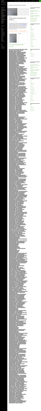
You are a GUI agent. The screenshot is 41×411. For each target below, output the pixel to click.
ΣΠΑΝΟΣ (19, 369)
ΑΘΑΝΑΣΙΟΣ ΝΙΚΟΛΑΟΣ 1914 (12, 62)
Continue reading (11, 46)
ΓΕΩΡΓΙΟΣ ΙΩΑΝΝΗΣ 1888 (18, 106)
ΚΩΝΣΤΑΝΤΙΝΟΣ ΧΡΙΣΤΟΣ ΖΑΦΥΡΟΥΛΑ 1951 (14, 267)
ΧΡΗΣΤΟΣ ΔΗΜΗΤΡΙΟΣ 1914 (12, 395)
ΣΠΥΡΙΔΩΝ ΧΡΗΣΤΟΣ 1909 (23, 375)
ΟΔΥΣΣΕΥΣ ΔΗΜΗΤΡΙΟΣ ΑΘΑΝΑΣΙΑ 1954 (13, 314)
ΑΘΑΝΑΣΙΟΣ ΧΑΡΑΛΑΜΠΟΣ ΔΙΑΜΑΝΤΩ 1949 (14, 67)
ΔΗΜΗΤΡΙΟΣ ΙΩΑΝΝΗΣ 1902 (12, 149)
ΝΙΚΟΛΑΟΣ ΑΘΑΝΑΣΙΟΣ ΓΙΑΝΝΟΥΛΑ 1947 (13, 291)
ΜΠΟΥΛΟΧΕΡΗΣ (11, 289)
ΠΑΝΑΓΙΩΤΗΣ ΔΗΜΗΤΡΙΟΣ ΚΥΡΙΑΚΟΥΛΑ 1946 (14, 332)
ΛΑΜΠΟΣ (10, 271)
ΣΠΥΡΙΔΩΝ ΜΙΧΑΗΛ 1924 (21, 372)
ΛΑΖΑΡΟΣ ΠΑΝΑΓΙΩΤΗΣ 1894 (21, 270)
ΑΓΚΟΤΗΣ (15, 51)
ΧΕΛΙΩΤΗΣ (21, 390)
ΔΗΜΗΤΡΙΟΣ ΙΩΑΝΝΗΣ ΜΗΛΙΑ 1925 (13, 151)
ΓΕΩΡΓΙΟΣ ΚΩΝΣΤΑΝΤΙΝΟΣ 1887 (20, 112)
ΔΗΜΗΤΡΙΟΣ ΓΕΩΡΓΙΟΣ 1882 (12, 143)
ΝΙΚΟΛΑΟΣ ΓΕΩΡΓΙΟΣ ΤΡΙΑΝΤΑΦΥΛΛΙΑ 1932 (14, 294)
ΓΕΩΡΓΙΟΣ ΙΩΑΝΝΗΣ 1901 (18, 107)
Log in (31, 106)
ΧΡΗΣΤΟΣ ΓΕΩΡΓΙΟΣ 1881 (12, 392)
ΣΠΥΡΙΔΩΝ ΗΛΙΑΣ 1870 (21, 370)
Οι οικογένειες (32, 92)
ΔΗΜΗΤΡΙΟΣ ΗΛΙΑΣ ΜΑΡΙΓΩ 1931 (12, 146)
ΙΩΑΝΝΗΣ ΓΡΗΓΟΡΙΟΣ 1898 (19, 208)
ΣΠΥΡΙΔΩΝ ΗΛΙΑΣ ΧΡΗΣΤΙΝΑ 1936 (20, 371)
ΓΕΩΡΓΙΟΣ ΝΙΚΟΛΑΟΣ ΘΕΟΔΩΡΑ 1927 (23, 123)
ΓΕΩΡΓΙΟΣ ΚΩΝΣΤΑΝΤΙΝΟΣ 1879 (12, 112)
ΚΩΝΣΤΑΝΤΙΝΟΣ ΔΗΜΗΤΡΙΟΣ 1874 (21, 248)
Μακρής (10, 274)
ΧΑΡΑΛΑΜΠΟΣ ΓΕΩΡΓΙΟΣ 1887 (12, 389)
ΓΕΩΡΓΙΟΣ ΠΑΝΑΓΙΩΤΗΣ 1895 (12, 125)
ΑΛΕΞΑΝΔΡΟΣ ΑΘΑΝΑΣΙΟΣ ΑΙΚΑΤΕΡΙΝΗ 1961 (22, 68)
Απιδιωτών (24, 83)
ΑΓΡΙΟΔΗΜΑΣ (18, 51)
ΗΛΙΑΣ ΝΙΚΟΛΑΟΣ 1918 (18, 184)
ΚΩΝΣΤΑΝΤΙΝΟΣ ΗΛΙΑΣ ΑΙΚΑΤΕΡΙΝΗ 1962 (13, 253)
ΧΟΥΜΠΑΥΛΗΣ (24, 390)
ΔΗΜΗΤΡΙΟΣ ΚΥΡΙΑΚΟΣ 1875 (22, 153)
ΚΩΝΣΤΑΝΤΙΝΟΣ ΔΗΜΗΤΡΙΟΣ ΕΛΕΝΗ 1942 (13, 252)
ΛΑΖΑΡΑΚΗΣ (10, 269)
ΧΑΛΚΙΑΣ (26, 388)
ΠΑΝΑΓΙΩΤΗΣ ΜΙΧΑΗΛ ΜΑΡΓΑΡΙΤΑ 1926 (13, 351)
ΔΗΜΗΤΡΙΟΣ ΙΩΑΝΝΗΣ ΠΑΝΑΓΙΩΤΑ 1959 (13, 153)
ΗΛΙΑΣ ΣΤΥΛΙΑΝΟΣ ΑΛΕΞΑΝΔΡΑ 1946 (13, 187)
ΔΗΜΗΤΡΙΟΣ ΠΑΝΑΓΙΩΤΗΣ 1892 (12, 164)
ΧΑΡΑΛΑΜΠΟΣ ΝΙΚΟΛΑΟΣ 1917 (20, 389)
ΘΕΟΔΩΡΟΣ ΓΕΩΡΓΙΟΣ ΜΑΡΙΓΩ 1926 (23, 191)
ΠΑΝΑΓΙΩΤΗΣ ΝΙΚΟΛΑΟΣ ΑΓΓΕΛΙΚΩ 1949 (21, 352)
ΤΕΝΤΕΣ (10, 385)
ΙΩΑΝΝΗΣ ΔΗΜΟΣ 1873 (11, 213)
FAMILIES (26, 49)
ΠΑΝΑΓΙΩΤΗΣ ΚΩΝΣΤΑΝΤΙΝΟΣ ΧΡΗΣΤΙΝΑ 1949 (14, 348)
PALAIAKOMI (18, 50)
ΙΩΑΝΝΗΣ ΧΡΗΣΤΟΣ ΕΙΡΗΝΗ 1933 (12, 228)
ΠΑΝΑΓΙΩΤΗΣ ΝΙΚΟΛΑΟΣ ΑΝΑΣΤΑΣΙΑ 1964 (13, 353)
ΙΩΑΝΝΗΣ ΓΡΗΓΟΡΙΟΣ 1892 (12, 208)
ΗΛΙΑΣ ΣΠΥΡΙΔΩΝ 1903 (19, 186)
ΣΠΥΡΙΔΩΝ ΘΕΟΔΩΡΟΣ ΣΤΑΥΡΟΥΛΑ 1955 (13, 372)
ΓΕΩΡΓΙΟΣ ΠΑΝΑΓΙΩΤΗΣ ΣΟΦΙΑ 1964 (13, 127)
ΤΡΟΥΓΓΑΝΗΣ (22, 385)
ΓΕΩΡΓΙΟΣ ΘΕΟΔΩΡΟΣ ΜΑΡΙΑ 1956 (13, 104)
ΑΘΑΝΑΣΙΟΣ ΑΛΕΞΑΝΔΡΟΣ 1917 (12, 52)
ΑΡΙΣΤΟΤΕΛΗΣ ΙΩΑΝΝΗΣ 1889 (20, 88)
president (21, 50)
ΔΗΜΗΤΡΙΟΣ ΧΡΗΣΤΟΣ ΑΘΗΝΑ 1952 (20, 172)
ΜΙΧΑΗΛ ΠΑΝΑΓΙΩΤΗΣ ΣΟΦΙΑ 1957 (13, 285)
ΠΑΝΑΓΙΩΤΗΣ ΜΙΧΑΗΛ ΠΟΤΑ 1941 (22, 351)
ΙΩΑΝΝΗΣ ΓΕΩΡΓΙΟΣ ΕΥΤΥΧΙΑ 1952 (13, 206)
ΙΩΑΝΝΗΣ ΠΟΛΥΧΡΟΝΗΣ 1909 (12, 226)
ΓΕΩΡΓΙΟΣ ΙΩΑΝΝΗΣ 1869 (18, 105)
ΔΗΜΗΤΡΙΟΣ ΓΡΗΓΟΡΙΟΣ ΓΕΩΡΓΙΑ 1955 (13, 145)
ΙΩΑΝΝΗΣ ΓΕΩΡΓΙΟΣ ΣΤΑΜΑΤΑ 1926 (21, 207)
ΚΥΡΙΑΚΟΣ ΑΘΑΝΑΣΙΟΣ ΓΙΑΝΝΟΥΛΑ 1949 (13, 233)
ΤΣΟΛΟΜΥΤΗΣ (15, 387)
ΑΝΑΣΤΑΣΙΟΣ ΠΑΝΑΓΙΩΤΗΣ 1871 (12, 72)
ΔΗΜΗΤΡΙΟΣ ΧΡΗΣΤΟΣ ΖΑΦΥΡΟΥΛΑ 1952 (13, 173)
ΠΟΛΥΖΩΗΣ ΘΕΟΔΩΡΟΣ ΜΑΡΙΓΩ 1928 (13, 366)
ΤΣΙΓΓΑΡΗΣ (18, 386)
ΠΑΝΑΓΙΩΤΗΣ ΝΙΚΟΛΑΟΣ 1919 (12, 352)
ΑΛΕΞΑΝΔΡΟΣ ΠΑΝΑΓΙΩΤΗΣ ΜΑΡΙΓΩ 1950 (13, 71)
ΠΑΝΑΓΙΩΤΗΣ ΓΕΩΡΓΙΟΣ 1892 (12, 324)
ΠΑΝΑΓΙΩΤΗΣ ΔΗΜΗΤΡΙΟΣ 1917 (20, 330)
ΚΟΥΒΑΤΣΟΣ (16, 231)
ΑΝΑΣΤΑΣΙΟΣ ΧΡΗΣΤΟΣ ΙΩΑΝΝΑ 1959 (21, 72)
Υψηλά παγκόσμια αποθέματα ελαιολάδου (3, 13)
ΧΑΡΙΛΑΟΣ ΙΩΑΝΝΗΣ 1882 (12, 390)
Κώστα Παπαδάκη (19, 268)
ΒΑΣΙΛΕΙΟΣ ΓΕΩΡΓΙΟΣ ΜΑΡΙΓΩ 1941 (21, 90)
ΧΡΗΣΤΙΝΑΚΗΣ (14, 391)
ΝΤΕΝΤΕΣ (16, 313)
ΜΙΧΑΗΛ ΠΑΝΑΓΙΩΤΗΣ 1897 (12, 284)
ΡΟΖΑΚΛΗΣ (23, 366)
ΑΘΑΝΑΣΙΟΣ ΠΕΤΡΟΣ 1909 (21, 66)
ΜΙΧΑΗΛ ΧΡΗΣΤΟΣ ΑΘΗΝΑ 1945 (12, 286)
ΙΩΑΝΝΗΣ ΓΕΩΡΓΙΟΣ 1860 (20, 203)
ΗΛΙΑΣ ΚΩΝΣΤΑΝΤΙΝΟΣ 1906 (12, 184)
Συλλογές (31, 42)
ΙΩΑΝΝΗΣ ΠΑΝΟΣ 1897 (17, 225)
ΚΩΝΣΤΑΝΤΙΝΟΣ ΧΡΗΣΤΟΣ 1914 (20, 265)
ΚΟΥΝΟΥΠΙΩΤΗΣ (23, 231)
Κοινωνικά (31, 32)
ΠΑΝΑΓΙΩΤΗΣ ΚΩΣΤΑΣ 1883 (23, 348)
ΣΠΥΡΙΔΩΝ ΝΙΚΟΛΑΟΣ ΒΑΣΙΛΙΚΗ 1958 (22, 373)
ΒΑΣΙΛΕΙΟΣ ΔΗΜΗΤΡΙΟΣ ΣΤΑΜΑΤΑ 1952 (21, 91)
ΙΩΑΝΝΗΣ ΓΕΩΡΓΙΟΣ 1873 (12, 204)
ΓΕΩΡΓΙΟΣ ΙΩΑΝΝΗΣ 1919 (18, 109)
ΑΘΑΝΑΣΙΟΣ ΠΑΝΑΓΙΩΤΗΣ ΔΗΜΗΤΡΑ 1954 (13, 64)
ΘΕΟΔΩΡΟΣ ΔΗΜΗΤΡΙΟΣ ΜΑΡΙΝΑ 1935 (13, 192)
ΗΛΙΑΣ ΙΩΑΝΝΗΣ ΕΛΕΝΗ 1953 (12, 183)
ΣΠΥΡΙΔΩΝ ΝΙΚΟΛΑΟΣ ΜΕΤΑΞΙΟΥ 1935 (13, 374)
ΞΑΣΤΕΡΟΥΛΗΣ (20, 313)
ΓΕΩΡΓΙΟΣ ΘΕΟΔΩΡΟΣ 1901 (12, 103)
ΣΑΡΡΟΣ (23, 368)
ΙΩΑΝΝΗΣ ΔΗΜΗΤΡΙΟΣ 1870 (21, 209)
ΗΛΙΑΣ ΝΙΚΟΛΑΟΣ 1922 (24, 184)
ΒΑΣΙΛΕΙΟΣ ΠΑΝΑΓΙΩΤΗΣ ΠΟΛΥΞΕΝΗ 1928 (22, 92)
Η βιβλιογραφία (32, 29)
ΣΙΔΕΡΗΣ (14, 369)
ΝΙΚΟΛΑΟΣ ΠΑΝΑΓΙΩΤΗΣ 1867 (12, 306)
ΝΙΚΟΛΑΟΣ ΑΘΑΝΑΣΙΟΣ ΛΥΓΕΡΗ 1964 (23, 291)
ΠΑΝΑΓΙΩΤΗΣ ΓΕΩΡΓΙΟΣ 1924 (20, 325)
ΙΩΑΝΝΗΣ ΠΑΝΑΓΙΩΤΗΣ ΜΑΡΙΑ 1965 (13, 224)
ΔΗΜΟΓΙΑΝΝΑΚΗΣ (21, 173)
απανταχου (14, 83)
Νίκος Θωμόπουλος (11, 313)
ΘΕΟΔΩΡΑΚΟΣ (24, 189)
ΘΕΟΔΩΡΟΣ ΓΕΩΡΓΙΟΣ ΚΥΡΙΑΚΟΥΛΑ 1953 (13, 191)
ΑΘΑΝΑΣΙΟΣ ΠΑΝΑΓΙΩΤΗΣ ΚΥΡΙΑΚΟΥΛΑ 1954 (14, 65)
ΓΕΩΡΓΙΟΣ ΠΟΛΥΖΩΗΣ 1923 (19, 129)
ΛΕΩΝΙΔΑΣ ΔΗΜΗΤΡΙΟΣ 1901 (12, 272)
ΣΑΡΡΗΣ (20, 368)
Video (31, 26)
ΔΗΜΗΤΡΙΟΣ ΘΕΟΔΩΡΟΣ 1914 (12, 147)
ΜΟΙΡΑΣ (14, 287)
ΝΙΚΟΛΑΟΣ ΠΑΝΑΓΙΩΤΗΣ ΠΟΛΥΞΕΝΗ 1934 (13, 309)
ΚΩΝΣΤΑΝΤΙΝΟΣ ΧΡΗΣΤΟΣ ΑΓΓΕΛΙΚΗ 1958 (13, 266)
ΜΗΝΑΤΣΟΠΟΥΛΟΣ (22, 274)
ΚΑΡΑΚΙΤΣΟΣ (22, 228)
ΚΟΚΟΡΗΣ (17, 229)
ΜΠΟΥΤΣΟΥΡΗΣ (11, 290)
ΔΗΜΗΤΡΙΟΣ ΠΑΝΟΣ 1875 (21, 168)
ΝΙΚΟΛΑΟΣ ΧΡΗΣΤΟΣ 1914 (12, 312)
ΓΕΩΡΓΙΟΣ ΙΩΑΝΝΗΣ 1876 (12, 106)
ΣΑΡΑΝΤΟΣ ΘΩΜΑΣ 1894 (18, 367)
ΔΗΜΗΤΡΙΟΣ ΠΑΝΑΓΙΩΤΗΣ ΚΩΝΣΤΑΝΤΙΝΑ (13, 165)
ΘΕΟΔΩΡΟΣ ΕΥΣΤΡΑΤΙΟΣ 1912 (22, 192)
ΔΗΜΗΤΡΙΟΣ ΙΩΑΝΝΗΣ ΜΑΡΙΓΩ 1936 (22, 150)
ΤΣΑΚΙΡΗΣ (15, 386)
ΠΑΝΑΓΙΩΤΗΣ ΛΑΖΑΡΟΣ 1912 (12, 349)
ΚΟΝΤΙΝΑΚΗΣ (18, 230)
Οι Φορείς (2, 37)
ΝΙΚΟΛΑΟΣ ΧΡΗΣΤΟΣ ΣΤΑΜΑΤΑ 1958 (20, 312)
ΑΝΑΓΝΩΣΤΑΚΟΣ (21, 71)
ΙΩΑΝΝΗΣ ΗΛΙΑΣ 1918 (17, 213)
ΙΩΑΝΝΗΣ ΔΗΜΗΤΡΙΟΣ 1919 (12, 211)
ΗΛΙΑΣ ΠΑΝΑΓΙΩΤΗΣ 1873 (20, 185)
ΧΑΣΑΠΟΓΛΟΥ (17, 390)
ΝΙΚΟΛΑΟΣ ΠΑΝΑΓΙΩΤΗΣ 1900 (12, 307)
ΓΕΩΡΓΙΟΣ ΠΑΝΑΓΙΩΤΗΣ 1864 (22, 124)
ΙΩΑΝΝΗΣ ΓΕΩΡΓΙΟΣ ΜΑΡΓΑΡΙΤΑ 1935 (22, 206)
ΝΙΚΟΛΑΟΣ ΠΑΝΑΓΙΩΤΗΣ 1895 (20, 306)
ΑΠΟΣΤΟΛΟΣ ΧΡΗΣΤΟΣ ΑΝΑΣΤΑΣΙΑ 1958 (13, 85)
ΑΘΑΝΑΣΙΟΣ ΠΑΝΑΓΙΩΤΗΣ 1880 (12, 63)
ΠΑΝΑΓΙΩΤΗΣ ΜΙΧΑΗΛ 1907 (12, 350)
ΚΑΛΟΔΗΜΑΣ (18, 228)
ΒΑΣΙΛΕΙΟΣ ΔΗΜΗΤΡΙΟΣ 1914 (12, 91)
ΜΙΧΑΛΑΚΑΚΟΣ (18, 286)
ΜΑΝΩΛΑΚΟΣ (17, 274)
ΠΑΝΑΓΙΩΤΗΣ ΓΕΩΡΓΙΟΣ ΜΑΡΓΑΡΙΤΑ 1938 (13, 328)
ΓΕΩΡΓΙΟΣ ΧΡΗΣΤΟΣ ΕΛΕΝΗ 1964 (12, 132)
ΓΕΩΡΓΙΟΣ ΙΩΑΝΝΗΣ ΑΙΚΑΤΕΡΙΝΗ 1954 (13, 110)
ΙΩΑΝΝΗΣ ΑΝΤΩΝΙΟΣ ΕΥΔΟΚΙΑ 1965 (13, 203)
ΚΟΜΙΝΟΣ (14, 230)
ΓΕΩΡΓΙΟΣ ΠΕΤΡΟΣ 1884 (20, 128)
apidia (23, 49)
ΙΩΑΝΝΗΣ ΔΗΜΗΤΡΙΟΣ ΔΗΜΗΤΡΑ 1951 (13, 212)
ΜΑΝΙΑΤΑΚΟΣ (13, 274)
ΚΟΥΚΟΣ (19, 231)
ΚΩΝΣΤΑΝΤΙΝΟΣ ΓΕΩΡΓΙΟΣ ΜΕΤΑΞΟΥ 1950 (13, 244)
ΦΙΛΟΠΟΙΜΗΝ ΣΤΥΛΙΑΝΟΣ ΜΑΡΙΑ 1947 (13, 388)
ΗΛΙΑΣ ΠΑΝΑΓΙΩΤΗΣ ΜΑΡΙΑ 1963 (12, 186)
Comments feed (3, 47)
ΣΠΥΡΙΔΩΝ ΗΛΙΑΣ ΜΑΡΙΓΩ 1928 (12, 371)
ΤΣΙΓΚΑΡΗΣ (21, 386)
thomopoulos (11, 51)
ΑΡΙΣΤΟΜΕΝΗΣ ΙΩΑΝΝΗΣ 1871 (22, 87)
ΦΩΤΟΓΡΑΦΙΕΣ (32, 46)
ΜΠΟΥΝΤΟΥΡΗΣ (15, 289)
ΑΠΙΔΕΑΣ (18, 83)
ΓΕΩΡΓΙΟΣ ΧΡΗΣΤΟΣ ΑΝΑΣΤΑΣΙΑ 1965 (23, 131)
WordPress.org (32, 56)
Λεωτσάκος (25, 273)
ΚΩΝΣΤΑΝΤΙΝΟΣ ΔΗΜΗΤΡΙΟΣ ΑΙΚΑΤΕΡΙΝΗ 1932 (14, 250)
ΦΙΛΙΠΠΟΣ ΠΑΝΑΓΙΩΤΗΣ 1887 (21, 387)
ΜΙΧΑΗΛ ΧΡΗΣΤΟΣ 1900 (20, 285)
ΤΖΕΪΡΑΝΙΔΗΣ (13, 385)
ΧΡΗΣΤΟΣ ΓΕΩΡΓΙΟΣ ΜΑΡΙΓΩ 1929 (22, 394)
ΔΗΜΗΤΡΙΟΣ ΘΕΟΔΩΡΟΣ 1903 (20, 146)
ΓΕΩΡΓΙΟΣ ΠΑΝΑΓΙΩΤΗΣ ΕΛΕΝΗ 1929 (13, 126)
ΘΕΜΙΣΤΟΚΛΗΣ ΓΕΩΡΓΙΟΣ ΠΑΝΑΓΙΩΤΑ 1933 (19, 188)
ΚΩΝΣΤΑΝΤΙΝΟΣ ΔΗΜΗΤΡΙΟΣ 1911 (13, 249)
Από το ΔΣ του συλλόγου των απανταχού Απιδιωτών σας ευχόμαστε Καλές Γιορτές (35, 11)
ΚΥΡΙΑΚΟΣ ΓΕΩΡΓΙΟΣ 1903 (22, 233)
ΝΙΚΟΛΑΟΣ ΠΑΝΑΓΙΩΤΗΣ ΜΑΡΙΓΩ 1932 (13, 308)
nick (12, 50)
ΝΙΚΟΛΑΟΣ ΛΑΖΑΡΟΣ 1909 (20, 304)
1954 (18, 49)
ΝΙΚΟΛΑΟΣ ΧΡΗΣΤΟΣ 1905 (19, 311)
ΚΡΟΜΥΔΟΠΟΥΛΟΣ (16, 232)
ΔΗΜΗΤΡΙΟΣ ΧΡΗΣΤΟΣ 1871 (19, 170)
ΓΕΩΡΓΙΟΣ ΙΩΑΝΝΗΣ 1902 (12, 108)
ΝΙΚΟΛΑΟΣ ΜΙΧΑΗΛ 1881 (11, 305)
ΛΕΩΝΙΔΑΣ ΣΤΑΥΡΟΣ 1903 (20, 273)
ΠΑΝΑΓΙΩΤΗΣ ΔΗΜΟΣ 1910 (12, 334)
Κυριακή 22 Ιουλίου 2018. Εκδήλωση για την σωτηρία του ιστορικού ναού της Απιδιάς (34, 16)
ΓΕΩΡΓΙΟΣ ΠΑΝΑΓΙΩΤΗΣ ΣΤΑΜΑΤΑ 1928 (22, 127)
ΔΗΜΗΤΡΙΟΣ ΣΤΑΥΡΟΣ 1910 (12, 170)
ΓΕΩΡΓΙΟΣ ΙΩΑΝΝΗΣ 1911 (18, 108)
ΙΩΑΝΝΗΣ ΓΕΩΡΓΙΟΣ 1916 (12, 205)
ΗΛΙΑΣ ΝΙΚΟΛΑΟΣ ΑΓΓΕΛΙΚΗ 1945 (12, 185)
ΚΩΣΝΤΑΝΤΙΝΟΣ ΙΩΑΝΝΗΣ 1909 (12, 268)
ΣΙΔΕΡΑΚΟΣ (10, 369)
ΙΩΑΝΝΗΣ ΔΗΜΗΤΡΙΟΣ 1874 (12, 210)
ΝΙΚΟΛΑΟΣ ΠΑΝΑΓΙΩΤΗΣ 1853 (19, 305)
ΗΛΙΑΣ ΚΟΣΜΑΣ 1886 (19, 183)
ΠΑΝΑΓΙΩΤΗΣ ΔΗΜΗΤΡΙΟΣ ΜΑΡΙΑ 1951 (13, 333)
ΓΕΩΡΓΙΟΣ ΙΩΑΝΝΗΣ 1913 (12, 109)
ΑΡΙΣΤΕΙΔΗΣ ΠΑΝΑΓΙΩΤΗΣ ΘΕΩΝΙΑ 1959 (13, 87)
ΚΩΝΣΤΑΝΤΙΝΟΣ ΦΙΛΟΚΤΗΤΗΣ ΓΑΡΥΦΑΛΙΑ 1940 (14, 264)
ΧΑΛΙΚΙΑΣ (23, 388)
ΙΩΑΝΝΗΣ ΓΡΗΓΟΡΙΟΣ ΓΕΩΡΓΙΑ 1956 (13, 209)
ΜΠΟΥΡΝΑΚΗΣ (20, 289)
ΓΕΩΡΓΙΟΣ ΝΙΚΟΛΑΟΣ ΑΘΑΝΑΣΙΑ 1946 (13, 123)
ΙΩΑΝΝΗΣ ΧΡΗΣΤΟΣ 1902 (20, 227)
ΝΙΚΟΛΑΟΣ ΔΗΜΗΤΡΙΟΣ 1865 (23, 294)
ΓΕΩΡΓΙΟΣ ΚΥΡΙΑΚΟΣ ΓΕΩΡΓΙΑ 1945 (23, 111)
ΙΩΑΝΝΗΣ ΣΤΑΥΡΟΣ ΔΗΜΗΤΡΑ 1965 (13, 227)
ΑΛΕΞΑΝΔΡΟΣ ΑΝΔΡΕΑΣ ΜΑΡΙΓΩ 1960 (13, 69)
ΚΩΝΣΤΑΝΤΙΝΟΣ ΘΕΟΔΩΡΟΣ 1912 (22, 253)
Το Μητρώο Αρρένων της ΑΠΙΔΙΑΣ (17, 18)
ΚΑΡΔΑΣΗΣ (10, 229)
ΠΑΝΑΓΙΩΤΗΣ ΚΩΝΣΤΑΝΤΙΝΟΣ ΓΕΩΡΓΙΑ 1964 (14, 346)
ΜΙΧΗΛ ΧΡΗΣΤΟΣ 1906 (23, 286)
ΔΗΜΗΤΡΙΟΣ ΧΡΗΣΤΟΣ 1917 (12, 172)
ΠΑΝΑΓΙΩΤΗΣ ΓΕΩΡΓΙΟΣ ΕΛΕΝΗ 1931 (13, 326)
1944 (11, 49)
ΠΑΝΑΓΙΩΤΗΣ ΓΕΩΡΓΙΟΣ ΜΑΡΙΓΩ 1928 (13, 329)
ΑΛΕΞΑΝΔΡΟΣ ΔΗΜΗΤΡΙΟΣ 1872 (22, 69)
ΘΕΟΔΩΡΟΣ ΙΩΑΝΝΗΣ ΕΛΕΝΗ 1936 (20, 193)
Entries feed (31, 53)
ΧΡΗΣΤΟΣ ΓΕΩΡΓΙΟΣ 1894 (18, 392)
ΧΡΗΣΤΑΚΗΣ (10, 391)
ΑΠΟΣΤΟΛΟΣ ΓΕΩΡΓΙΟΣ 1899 (12, 84)
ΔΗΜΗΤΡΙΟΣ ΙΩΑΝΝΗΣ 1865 (20, 147)
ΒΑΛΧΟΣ (17, 89)
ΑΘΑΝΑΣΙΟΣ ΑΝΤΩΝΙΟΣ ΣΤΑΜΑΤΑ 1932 (21, 52)
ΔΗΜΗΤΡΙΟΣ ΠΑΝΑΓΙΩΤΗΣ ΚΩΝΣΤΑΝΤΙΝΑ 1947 (14, 166)
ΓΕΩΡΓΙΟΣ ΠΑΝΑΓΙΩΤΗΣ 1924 (20, 125)
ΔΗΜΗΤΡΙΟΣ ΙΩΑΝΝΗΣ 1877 (12, 148)
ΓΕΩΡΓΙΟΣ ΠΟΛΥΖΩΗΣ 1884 (12, 129)
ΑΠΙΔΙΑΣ (21, 83)
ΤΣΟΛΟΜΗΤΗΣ (10, 387)
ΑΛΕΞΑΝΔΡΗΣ (21, 67)
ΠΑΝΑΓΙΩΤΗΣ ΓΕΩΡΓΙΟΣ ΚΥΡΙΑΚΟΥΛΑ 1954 (14, 327)
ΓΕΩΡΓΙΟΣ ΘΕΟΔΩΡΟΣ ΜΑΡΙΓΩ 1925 (22, 104)
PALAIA (14, 50)
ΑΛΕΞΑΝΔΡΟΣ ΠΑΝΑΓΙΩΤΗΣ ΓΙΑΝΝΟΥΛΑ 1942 (22, 70)
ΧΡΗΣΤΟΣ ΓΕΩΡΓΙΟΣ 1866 (20, 391)
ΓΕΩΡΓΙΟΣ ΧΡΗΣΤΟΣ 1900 (18, 130)
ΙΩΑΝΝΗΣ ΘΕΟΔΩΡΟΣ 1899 (24, 213)
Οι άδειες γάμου (32, 33)
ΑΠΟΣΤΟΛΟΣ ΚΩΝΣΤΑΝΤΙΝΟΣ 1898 (20, 84)
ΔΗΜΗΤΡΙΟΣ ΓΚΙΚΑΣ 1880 (21, 144)
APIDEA (20, 49)
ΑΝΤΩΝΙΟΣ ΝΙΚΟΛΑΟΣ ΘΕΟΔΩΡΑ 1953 (13, 82)
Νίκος (25, 312)
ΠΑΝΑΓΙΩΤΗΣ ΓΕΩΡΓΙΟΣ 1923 (12, 325)
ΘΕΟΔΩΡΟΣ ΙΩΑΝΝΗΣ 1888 (12, 193)
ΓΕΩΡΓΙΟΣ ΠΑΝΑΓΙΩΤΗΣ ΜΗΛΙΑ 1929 (22, 126)
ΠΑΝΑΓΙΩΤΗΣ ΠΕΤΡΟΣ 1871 (22, 354)
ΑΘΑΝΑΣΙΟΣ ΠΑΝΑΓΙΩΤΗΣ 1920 (20, 63)
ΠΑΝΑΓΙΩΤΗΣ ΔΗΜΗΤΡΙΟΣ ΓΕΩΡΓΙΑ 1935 (13, 331)
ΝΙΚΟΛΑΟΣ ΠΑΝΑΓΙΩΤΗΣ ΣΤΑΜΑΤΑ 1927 (13, 310)
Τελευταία (31, 43)
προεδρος (19, 366)
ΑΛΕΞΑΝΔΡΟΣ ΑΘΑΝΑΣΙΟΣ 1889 (12, 68)
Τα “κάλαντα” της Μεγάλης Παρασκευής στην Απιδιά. (33, 18)
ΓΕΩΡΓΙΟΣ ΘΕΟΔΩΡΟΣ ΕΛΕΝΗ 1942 (20, 103)
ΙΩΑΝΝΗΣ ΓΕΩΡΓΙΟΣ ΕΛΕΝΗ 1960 (19, 205)
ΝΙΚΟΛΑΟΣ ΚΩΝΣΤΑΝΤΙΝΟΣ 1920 (12, 304)
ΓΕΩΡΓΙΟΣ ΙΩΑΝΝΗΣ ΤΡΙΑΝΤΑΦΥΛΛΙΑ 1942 (13, 111)
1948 (16, 49)
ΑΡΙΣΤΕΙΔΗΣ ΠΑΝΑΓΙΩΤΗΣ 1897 (22, 86)
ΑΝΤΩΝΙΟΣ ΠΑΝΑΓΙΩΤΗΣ (21, 82)
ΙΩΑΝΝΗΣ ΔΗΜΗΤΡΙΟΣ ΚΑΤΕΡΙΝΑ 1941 (23, 212)
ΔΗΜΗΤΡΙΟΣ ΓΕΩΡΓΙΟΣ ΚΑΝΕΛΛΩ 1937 (13, 144)
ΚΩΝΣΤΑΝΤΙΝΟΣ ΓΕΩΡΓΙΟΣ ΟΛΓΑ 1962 (13, 245)
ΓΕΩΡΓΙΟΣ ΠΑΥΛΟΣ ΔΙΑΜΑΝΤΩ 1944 (13, 128)
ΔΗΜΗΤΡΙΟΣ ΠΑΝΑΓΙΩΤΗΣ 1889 (20, 163)
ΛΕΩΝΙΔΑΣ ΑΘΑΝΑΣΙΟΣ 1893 (23, 271)
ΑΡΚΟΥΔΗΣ (26, 88)
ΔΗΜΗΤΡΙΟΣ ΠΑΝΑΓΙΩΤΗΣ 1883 (12, 163)
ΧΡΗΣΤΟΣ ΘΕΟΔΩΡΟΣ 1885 (19, 395)
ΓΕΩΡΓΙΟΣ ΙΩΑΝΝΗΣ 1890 (12, 107)
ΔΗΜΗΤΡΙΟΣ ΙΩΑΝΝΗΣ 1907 (19, 149)
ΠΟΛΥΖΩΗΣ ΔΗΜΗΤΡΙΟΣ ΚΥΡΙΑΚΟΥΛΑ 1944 (22, 365)
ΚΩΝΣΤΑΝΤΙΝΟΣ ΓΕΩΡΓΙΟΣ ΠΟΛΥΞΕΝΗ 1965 (14, 246)
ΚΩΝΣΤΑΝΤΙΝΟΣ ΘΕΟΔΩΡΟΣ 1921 (13, 254)
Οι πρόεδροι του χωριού (33, 39)
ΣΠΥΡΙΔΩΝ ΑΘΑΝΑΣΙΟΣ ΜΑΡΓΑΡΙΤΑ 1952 (13, 370)
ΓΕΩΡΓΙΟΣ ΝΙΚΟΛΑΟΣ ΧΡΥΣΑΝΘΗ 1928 (13, 124)
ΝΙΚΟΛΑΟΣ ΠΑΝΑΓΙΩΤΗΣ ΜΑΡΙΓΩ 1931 (21, 307)
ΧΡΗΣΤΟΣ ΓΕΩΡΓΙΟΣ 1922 (18, 393)
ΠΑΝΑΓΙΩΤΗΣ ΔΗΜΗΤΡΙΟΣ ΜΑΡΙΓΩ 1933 (23, 333)
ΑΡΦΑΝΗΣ (14, 89)
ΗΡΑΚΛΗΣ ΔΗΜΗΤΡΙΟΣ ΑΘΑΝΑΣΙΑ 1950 (22, 187)
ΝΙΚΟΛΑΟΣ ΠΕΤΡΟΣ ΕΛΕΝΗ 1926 (22, 310)
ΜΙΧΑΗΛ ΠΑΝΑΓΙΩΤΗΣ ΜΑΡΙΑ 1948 (19, 284)
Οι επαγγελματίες (32, 36)
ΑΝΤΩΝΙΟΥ (10, 83)
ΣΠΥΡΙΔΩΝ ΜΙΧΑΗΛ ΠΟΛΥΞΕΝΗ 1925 (13, 373)
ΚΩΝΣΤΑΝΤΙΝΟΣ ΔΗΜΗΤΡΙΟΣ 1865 (13, 248)
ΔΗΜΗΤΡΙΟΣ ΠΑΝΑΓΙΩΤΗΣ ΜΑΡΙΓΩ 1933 (13, 168)
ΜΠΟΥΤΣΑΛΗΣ (24, 289)
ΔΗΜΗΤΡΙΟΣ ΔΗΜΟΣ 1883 (21, 145)
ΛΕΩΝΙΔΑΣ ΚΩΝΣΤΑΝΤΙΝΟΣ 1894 (12, 273)
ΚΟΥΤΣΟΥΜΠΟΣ (11, 232)
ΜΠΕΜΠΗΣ (21, 287)
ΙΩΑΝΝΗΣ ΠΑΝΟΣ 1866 (11, 225)
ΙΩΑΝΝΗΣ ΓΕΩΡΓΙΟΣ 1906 (18, 204)
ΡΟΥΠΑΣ (10, 367)
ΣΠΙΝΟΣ (22, 369)
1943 (9, 49)
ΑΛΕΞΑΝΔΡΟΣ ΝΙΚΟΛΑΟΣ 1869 (12, 70)
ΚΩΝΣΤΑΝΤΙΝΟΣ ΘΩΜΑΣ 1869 (21, 254)
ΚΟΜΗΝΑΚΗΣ (10, 230)
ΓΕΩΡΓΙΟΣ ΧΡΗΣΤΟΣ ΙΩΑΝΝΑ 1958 (21, 132)
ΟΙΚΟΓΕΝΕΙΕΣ (20, 314)
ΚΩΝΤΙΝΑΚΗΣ (21, 267)
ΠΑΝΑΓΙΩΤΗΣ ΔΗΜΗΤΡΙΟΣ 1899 (12, 330)
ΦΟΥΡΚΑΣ (19, 388)
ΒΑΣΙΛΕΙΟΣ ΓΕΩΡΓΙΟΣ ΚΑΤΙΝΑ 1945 (13, 90)
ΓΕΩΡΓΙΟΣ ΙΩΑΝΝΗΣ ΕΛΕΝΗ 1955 (22, 110)
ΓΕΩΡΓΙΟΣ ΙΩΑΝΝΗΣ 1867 (12, 105)
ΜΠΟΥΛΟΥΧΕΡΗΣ (21, 288)
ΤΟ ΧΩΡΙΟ (31, 99)
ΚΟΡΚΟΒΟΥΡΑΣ (22, 230)
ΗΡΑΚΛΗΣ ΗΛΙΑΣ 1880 (11, 188)
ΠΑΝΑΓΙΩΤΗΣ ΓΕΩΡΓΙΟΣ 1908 (20, 324)
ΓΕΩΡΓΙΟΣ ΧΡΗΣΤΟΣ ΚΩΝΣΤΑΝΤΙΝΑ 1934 (13, 133)
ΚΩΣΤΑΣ (23, 268)
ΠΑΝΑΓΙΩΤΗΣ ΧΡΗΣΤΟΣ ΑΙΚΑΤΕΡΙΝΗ (21, 355)
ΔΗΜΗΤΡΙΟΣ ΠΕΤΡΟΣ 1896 (12, 169)
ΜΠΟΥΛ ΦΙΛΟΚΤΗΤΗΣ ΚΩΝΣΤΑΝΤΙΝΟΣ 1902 (14, 288)
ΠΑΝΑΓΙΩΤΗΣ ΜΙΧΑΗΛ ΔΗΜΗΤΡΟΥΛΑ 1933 (20, 350)
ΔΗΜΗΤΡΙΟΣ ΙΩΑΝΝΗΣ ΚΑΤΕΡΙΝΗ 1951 (13, 150)
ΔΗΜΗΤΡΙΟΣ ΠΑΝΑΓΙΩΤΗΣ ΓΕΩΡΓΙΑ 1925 (21, 164)
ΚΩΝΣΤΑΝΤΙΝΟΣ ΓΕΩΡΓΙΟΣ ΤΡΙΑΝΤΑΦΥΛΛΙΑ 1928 (14, 247)
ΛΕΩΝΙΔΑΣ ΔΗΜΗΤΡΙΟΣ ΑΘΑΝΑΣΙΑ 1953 (21, 272)
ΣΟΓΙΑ (16, 369)
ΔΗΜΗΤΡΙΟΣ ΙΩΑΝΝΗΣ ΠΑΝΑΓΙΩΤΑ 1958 (13, 152)
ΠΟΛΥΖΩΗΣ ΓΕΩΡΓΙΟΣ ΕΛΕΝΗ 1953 (13, 365)
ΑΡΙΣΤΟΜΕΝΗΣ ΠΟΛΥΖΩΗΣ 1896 (12, 88)
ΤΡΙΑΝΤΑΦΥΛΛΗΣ (18, 385)
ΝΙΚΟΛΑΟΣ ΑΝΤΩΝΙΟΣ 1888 (12, 292)
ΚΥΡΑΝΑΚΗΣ (20, 232)
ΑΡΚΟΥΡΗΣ (10, 89)
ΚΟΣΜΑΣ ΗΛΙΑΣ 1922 (11, 231)
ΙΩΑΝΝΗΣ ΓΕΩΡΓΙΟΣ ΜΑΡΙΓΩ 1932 (13, 207)
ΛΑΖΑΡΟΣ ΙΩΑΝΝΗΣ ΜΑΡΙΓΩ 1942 (16, 269)
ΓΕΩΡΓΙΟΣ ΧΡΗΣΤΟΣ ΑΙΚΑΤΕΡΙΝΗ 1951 (13, 131)
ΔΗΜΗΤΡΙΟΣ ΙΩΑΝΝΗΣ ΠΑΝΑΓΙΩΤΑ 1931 (22, 151)
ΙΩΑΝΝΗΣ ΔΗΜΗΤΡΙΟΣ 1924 (19, 211)
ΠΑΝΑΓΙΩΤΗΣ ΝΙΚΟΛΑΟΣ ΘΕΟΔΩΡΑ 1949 (13, 354)
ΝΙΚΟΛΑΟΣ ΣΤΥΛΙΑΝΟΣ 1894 (12, 311)
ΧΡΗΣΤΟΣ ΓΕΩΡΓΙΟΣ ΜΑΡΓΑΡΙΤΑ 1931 (13, 394)
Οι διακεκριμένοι (32, 89)
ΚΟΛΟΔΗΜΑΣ (24, 229)
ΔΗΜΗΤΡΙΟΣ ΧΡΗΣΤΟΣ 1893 (19, 171)
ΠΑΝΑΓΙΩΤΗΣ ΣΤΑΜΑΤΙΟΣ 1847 (12, 355)
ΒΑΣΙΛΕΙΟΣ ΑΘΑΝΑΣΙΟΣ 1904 (22, 89)
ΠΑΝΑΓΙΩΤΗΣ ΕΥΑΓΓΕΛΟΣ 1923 (19, 334)
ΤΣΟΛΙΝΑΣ (25, 386)
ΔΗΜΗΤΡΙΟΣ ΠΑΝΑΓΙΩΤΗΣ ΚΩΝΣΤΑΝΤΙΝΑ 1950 (14, 167)
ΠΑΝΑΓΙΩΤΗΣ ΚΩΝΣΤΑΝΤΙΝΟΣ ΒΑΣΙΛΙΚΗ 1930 (14, 345)
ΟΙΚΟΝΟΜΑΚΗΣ (25, 314)
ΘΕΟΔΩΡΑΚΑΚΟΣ (19, 189)
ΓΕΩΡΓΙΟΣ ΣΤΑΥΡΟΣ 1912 (12, 130)
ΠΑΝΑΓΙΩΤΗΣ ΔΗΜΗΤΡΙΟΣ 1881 (22, 329)
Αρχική (31, 82)
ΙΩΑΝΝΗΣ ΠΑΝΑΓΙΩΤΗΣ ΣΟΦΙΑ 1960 (22, 224)
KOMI (10, 50)
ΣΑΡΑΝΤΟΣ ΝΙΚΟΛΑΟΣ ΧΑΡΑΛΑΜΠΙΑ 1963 (13, 368)
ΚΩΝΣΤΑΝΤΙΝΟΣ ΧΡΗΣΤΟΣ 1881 (12, 265)
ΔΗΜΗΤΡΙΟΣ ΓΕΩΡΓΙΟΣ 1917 (19, 143)
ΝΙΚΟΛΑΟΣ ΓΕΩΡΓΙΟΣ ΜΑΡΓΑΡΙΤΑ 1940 (20, 292)
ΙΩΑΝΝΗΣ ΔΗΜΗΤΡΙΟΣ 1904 (19, 210)
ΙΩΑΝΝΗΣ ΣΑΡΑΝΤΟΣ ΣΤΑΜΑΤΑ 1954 (20, 226)
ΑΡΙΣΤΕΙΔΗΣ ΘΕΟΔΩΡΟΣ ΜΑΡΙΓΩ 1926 (13, 86)
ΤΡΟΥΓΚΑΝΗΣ (10, 386)
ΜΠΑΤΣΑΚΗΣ (17, 287)
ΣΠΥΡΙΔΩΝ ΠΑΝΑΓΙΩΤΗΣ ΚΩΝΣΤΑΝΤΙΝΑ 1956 (14, 375)
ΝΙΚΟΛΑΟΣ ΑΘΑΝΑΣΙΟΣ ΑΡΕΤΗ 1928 (18, 290)
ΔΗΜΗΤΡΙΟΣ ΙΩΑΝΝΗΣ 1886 (19, 148)
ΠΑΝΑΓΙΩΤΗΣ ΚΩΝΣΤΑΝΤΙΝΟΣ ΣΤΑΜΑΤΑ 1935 (14, 347)
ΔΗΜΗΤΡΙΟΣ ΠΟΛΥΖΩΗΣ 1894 (19, 169)
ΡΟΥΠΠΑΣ (13, 367)
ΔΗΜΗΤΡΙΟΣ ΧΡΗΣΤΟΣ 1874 (12, 171)
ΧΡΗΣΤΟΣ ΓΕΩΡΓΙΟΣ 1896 (12, 393)
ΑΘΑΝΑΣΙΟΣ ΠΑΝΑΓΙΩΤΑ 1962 (20, 62)
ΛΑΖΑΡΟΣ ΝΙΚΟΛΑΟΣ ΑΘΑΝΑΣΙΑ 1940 (13, 270)
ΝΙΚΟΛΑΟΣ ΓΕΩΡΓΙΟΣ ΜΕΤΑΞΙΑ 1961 (13, 293)
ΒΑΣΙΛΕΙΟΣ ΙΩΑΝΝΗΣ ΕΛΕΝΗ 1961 (12, 92)
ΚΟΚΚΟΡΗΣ (14, 229)
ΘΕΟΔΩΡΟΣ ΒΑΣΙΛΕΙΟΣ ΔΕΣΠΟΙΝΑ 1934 (13, 190)
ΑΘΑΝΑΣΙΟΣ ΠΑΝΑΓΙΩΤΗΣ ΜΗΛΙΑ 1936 (13, 66)
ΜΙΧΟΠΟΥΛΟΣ (10, 287)
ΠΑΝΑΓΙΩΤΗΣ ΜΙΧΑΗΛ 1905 (19, 349)
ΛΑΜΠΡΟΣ (17, 271)
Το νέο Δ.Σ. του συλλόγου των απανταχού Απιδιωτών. (34, 20)
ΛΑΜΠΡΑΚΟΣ (13, 271)
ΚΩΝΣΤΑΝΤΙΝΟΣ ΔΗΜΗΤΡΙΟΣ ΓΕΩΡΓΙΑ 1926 (14, 251)
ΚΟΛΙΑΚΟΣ (21, 229)
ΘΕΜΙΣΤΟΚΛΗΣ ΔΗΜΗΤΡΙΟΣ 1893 (12, 189)
